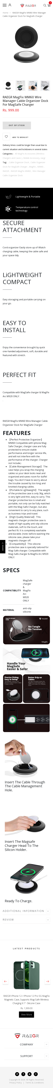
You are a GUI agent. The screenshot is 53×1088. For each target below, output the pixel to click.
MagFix (32, 166)
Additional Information (23, 911)
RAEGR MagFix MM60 (21, 171)
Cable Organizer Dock (19, 162)
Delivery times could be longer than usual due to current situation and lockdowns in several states (25, 147)
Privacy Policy (15, 1082)
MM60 (40, 166)
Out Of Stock (17, 125)
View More (26, 1014)
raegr (43, 158)
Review (8, 919)
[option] (26, 44)
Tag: (5, 162)
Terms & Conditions (34, 1082)
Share (3, 548)
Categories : (8, 153)
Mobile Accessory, (32, 158)
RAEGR (6, 171)
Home (5, 12)
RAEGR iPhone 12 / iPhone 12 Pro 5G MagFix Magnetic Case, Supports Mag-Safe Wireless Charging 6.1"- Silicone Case (26, 999)
